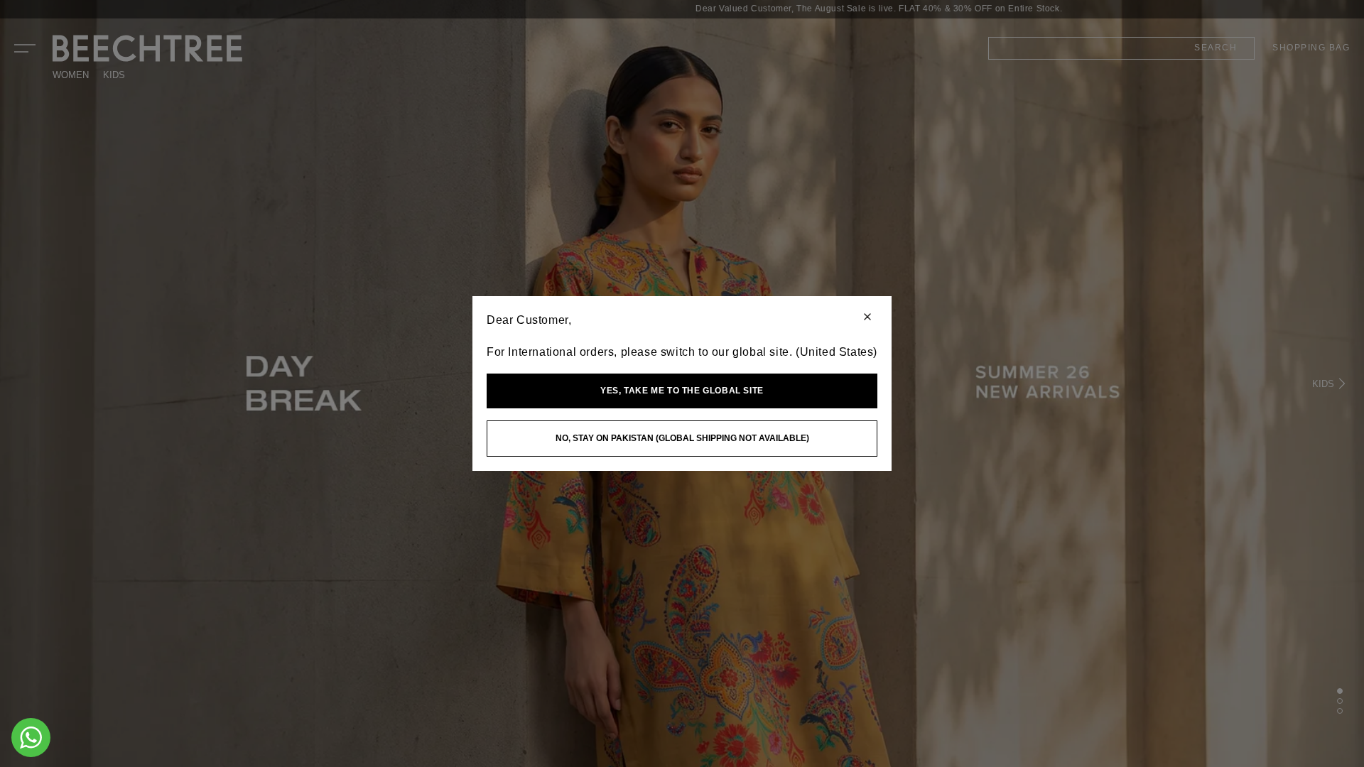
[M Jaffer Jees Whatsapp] (30, 737)
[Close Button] (867, 317)
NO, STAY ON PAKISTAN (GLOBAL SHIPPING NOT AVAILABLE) (682, 438)
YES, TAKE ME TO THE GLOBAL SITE (682, 391)
